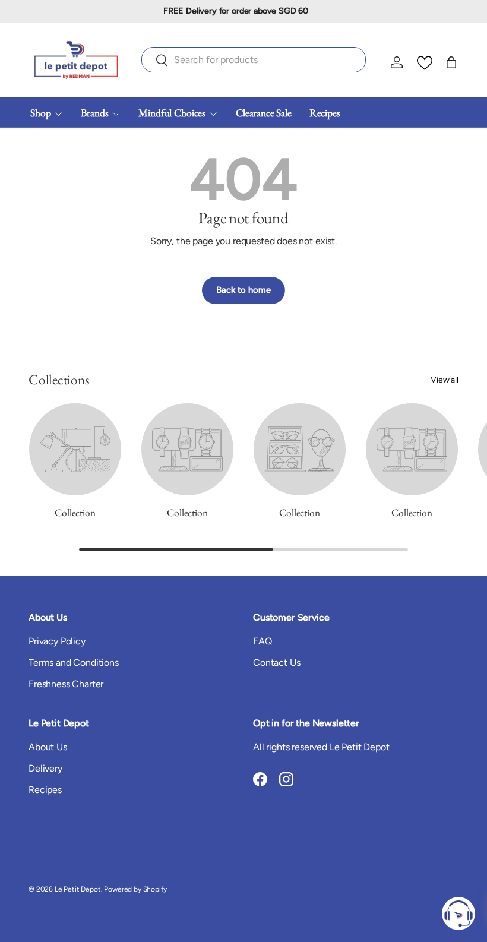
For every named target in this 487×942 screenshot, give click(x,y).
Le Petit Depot (78, 889)
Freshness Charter (66, 684)
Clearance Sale (264, 112)
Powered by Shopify (135, 889)
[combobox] (253, 60)
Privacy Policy (57, 641)
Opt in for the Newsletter (306, 723)
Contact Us (276, 662)
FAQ (262, 641)
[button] (451, 62)
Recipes (324, 112)
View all (444, 380)
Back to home (243, 290)
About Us (48, 747)
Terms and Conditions (74, 662)
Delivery (45, 768)
